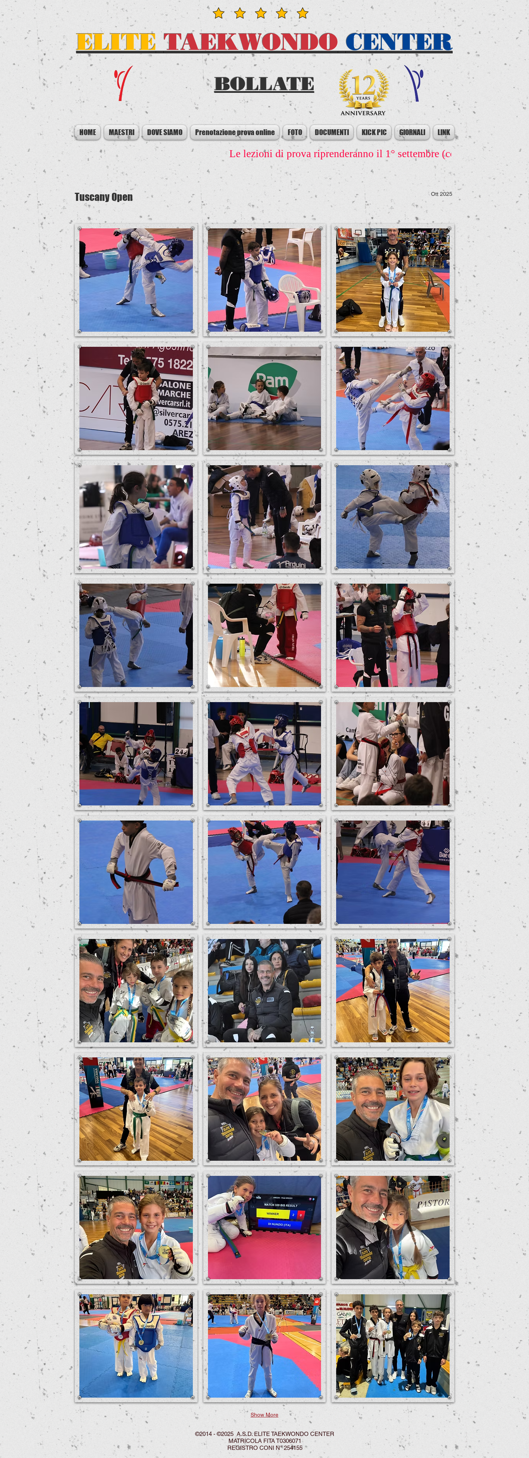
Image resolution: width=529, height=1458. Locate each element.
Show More (264, 1415)
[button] (136, 280)
